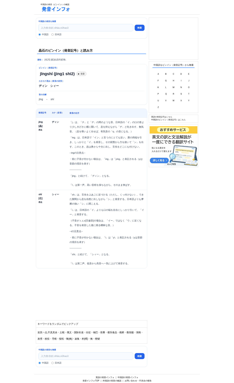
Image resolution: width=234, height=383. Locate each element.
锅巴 (95, 332)
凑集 (77, 338)
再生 (40, 130)
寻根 (54, 338)
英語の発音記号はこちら (161, 117)
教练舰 (130, 332)
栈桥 (121, 332)
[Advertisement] (137, 7)
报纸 (61, 338)
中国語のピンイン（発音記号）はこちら (168, 120)
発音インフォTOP (91, 380)
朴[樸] (85, 338)
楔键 (97, 338)
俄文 (69, 332)
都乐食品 (112, 332)
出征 (88, 332)
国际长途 (79, 332)
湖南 (138, 332)
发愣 (40, 338)
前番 (102, 332)
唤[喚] (69, 338)
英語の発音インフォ (105, 377)
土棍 (62, 332)
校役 (47, 338)
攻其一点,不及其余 (47, 332)
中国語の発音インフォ (128, 377)
